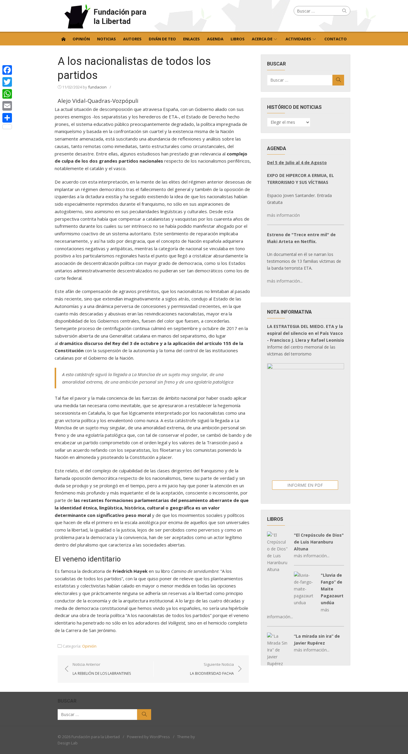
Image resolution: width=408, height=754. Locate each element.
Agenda (215, 39)
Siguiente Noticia (212, 669)
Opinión (81, 39)
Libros (238, 39)
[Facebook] (7, 70)
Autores (132, 39)
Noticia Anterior (102, 669)
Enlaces (191, 39)
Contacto (335, 39)
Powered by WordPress (148, 736)
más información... (285, 281)
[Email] (7, 106)
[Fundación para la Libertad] (63, 38)
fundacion (97, 87)
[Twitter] (7, 82)
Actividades (298, 39)
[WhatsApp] (7, 94)
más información (283, 215)
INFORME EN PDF (305, 485)
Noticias (106, 39)
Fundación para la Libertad (119, 16)
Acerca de (262, 39)
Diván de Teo (162, 39)
